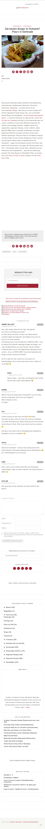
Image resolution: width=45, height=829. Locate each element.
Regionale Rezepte (14, 654)
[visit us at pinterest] (40, 17)
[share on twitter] (4, 259)
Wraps (7, 632)
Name (4, 518)
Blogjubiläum (9, 611)
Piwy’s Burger (12, 110)
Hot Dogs (8, 621)
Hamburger (17, 26)
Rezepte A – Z (8, 775)
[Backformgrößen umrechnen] (22, 760)
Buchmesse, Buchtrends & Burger (13, 311)
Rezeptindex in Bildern (11, 777)
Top (41, 825)
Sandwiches (9, 628)
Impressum (18, 822)
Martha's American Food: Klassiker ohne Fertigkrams (22, 301)
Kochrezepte (12, 647)
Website (4, 528)
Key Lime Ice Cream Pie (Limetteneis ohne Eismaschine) (23, 298)
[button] (13, 72)
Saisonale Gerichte (14, 658)
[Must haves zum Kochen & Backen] (22, 583)
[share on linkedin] (9, 259)
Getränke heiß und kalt (15, 643)
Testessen (22, 251)
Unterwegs (27, 26)
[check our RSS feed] (42, 17)
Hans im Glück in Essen (17, 155)
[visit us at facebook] (36, 17)
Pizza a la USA (10, 624)
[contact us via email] (26, 814)
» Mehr (27, 707)
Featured (8, 636)
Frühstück (11, 639)
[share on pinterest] (6, 259)
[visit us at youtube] (26, 568)
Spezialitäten (12, 662)
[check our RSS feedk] (29, 814)
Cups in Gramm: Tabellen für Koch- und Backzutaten (21, 789)
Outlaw (5, 481)
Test (14, 251)
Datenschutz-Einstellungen (30, 822)
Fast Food (11, 615)
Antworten (40, 324)
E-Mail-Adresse (7, 523)
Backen (10, 607)
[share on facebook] (2, 259)
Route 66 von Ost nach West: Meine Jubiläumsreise (19, 307)
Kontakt (12, 822)
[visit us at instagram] (38, 17)
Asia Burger (5, 314)
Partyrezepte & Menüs (15, 651)
